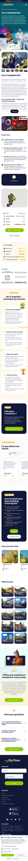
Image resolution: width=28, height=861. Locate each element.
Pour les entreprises (14, 235)
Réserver (14, 531)
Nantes (12, 827)
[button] (14, 858)
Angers (3, 832)
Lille (15, 829)
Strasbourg (17, 827)
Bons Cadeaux (15, 700)
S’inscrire (14, 783)
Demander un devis (14, 536)
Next (16, 481)
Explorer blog (4, 797)
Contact (3, 801)
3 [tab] (16, 183)
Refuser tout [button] (21, 855)
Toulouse (3, 827)
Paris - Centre (4, 826)
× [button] (26, 836)
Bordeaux (10, 829)
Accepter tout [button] (7, 855)
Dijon (16, 830)
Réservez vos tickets (15, 429)
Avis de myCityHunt (6, 799)
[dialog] (14, 848)
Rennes (18, 829)
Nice (8, 827)
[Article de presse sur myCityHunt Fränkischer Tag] (21, 282)
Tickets (3, 793)
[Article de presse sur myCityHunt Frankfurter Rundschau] (7, 282)
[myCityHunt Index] (8, 5)
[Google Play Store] (14, 813)
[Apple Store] (14, 809)
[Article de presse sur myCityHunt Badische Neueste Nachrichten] (7, 272)
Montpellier (4, 829)
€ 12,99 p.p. (15, 230)
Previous (11, 481)
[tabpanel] (14, 178)
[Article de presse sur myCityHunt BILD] (7, 278)
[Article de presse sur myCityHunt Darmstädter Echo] (21, 277)
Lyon (21, 826)
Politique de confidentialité (14, 780)
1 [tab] (12, 183)
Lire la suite (14, 111)
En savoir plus (18, 843)
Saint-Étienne (4, 830)
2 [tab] (14, 183)
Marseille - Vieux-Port (14, 826)
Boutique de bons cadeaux (7, 795)
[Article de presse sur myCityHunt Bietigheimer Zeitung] (21, 272)
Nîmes (20, 830)
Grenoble (11, 830)
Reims (22, 829)
